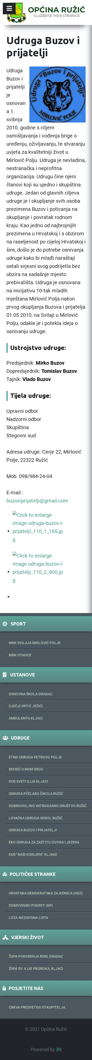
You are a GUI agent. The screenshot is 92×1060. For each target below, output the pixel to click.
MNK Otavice (20, 655)
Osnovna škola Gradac (30, 694)
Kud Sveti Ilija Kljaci (28, 781)
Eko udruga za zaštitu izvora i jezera (44, 842)
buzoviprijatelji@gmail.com (37, 501)
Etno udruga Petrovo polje (35, 757)
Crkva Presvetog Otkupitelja (37, 1007)
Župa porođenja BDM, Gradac (36, 956)
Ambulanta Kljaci (26, 718)
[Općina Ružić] (46, 12)
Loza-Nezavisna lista (28, 918)
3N (59, 1049)
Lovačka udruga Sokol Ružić (35, 818)
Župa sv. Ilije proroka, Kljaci (36, 969)
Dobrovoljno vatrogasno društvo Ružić (47, 806)
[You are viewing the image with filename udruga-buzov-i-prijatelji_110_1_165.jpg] (38, 531)
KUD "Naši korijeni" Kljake (33, 854)
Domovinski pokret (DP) (31, 905)
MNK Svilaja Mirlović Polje (35, 643)
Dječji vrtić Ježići (26, 706)
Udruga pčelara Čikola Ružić (36, 794)
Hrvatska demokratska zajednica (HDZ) (46, 893)
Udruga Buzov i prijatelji (33, 830)
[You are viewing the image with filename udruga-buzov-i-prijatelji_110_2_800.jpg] (38, 571)
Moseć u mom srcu (26, 769)
